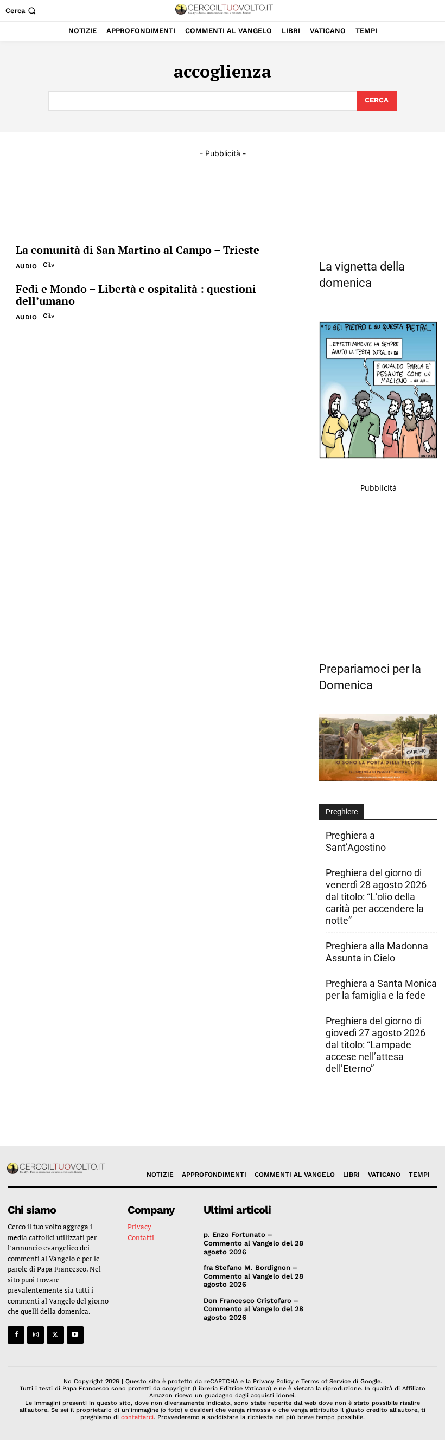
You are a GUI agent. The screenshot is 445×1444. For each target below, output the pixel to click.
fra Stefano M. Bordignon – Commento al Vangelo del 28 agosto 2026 (253, 1275)
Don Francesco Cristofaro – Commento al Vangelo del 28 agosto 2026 (253, 1309)
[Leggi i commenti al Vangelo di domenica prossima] (378, 778)
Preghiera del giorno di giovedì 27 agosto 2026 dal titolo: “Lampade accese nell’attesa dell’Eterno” (375, 1044)
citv (48, 264)
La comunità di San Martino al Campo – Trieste (137, 249)
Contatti (141, 1237)
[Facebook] (16, 1334)
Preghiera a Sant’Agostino (356, 841)
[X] (55, 1334)
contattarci (137, 1417)
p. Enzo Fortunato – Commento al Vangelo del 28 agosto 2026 (253, 1242)
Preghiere (342, 811)
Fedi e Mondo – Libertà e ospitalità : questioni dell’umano (136, 294)
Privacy (139, 1226)
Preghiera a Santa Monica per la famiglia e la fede (381, 989)
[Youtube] (75, 1334)
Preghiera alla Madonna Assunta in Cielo (377, 952)
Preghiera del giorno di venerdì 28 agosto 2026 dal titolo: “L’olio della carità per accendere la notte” (376, 896)
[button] (21, 10)
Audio (26, 266)
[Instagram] (35, 1334)
